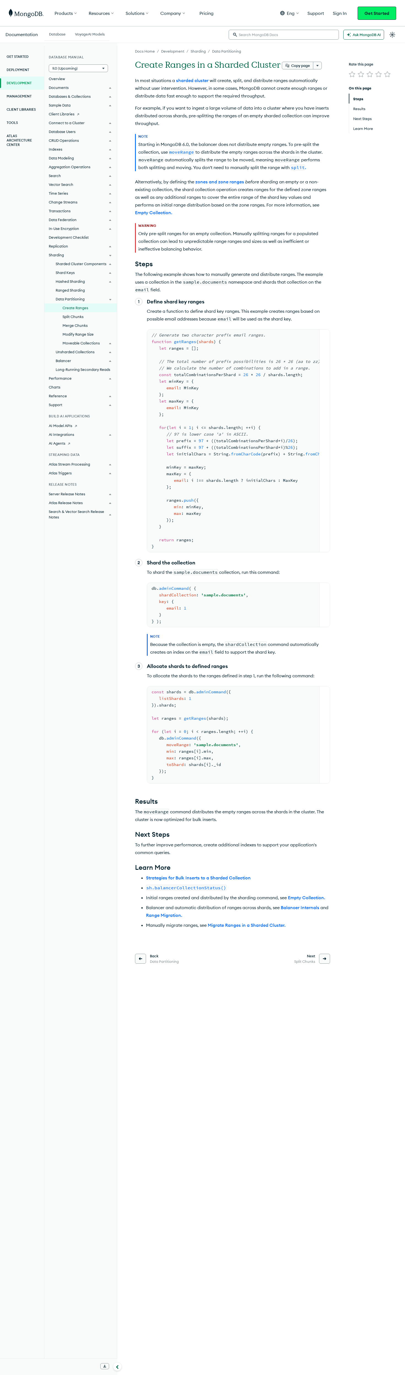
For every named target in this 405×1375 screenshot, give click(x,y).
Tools (12, 123)
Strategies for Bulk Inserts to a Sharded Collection (198, 878)
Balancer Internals (300, 907)
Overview (57, 79)
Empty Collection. (153, 212)
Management (19, 96)
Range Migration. (164, 915)
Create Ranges (75, 308)
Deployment (18, 70)
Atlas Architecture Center (19, 140)
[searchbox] (284, 35)
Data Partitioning (226, 51)
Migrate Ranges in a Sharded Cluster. (246, 925)
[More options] (317, 65)
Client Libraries (21, 109)
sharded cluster (192, 80)
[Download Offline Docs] (104, 1366)
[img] (352, 74)
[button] (289, 13)
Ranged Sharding (70, 290)
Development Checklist (69, 237)
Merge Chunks (75, 325)
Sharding (198, 51)
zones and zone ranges (219, 181)
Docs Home (145, 51)
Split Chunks (73, 316)
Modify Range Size (78, 334)
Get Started (376, 13)
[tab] (57, 33)
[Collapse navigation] (117, 1366)
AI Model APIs (60, 425)
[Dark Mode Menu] (392, 35)
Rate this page (361, 64)
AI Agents (57, 443)
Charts (54, 387)
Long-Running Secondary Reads (83, 369)
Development (172, 51)
